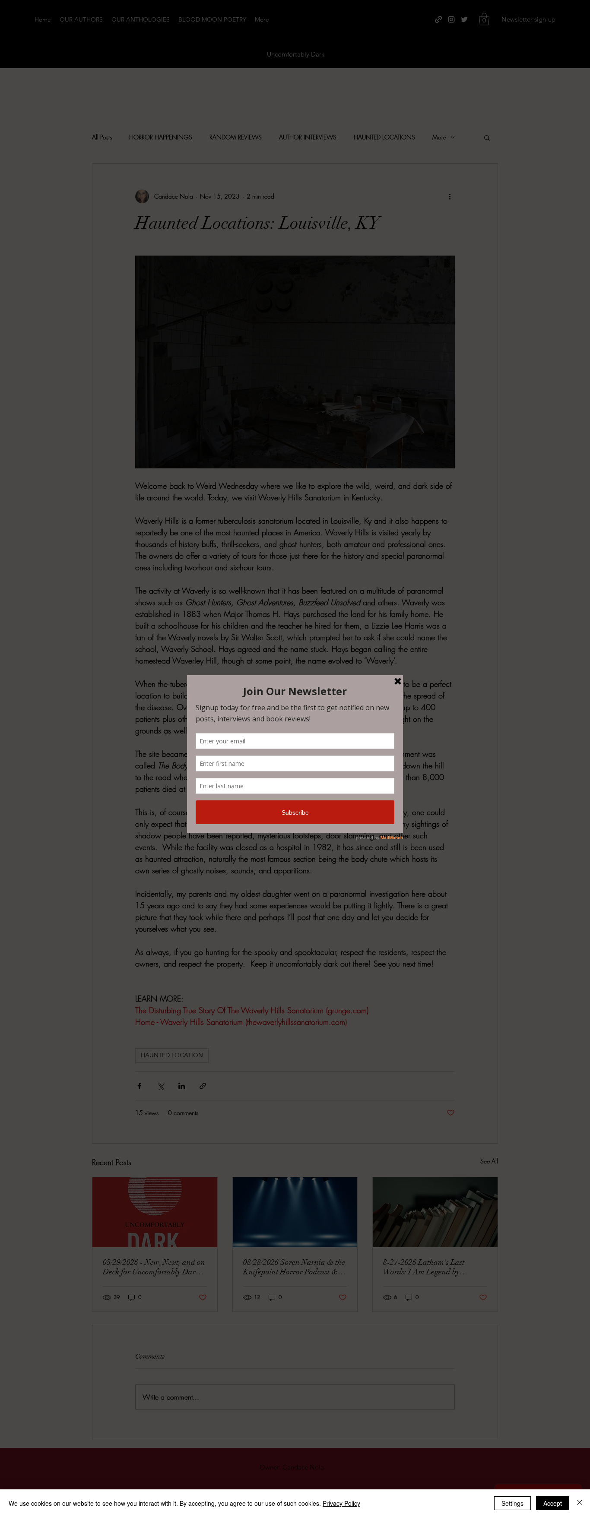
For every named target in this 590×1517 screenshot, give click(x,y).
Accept (552, 1503)
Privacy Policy (341, 1503)
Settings (512, 1503)
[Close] (579, 1503)
